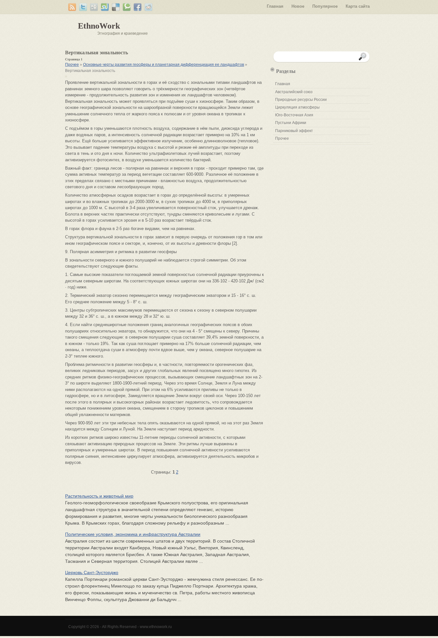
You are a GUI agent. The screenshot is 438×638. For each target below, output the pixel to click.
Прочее (72, 64)
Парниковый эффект (294, 130)
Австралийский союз (294, 92)
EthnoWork (99, 26)
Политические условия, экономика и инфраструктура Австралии (132, 534)
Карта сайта (358, 6)
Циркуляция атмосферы (297, 107)
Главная (275, 6)
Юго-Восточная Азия (294, 115)
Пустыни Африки (290, 122)
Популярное (325, 6)
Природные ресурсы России (301, 99)
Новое (297, 6)
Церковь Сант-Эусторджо (91, 572)
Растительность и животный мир (99, 496)
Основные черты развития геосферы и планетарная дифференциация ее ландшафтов (163, 64)
